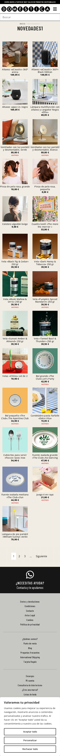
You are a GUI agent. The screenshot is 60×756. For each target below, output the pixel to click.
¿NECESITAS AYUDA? (30, 583)
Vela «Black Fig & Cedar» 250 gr (14, 263)
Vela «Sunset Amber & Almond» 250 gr (15, 340)
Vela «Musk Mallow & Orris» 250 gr (15, 300)
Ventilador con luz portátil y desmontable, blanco (45, 148)
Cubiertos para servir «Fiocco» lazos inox (15, 456)
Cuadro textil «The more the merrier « (45, 225)
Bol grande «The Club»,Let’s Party (45, 377)
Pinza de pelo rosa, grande (15, 186)
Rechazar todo (30, 749)
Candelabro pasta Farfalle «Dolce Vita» (45, 417)
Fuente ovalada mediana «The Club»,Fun (14, 496)
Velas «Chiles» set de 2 (15, 376)
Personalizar (30, 740)
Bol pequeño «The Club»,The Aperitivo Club (15, 417)
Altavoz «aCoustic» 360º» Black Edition (45, 71)
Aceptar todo (30, 731)
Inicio (22, 24)
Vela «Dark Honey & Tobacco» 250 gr (45, 263)
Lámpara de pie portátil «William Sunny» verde (15, 535)
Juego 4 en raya (44, 494)
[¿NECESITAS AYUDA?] (30, 574)
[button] (55, 9)
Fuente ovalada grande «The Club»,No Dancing (45, 456)
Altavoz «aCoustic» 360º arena (15, 71)
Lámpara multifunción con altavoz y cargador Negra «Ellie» (45, 109)
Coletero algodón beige (15, 224)
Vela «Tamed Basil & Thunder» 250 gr (45, 340)
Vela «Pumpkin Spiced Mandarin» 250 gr (45, 300)
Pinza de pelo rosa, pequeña (45, 188)
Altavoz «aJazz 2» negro (15, 106)
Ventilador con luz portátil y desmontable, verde (15, 148)
